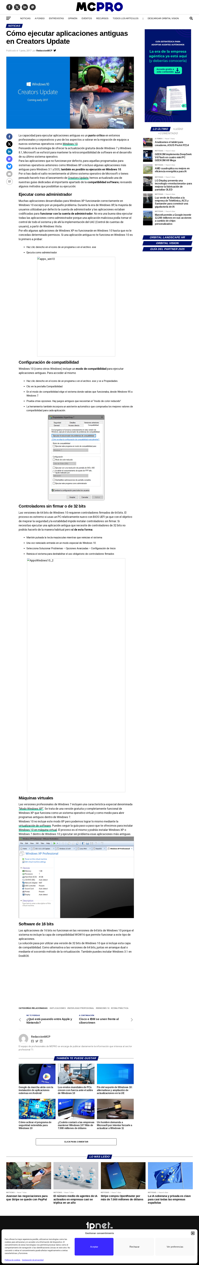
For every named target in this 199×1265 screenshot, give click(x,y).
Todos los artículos (125, 18)
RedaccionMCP (44, 50)
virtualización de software (35, 825)
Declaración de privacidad (33, 1260)
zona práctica (120, 1008)
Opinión (72, 18)
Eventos (87, 18)
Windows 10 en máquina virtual (38, 829)
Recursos (102, 18)
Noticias (25, 18)
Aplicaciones (58, 1008)
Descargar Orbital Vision (163, 18)
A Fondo (40, 18)
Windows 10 (70, 143)
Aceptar (94, 1246)
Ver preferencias (175, 1246)
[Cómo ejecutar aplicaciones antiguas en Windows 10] (76, 306)
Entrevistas (56, 18)
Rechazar (134, 1246)
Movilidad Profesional (81, 1008)
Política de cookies (12, 1260)
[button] (192, 1233)
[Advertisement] (76, 983)
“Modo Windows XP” (31, 808)
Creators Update (78, 177)
